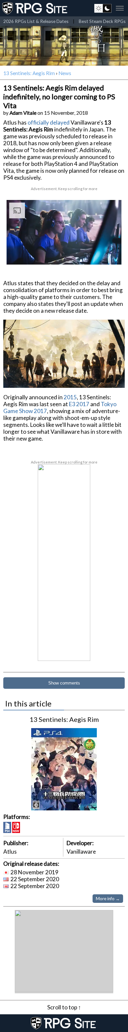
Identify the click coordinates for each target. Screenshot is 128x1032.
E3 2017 (79, 404)
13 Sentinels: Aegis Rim (29, 73)
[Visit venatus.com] (108, 254)
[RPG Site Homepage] (35, 8)
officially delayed (49, 122)
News (64, 73)
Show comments (64, 683)
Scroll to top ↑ (64, 1007)
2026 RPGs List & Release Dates (36, 21)
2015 (70, 397)
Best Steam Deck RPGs (102, 21)
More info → (108, 898)
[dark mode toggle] (103, 8)
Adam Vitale (23, 113)
